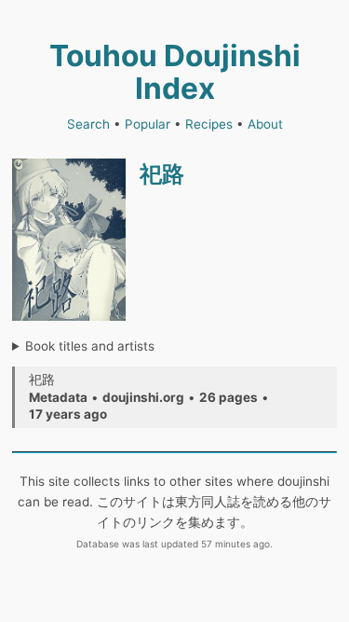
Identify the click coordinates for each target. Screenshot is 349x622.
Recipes (209, 124)
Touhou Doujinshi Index (175, 71)
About (265, 124)
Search (88, 124)
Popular (147, 124)
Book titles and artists (89, 346)
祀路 (162, 173)
